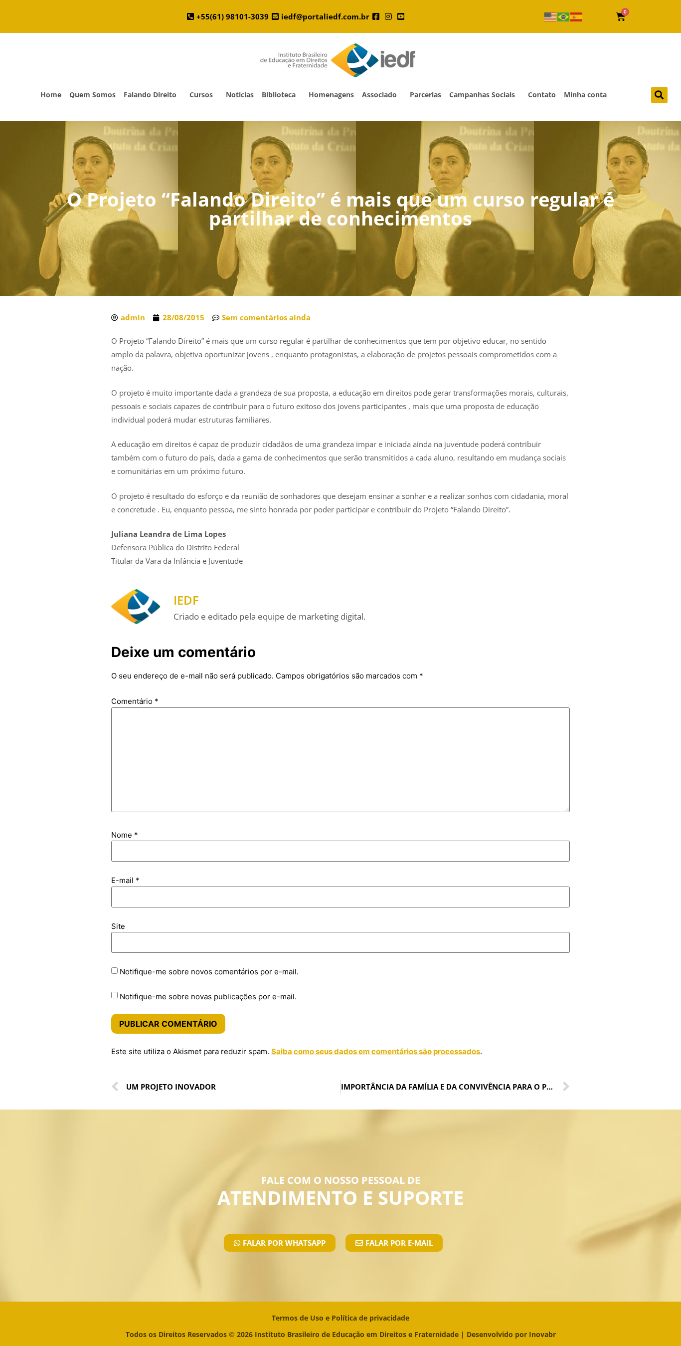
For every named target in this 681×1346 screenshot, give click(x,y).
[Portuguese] (563, 16)
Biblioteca (279, 94)
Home (50, 94)
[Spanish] (576, 16)
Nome (124, 835)
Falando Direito (150, 94)
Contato (542, 94)
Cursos (201, 94)
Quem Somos (92, 94)
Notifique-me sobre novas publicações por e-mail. (208, 996)
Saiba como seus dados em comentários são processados (375, 1051)
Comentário (135, 701)
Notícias (240, 94)
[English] (550, 16)
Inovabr (542, 1334)
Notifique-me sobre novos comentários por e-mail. (209, 971)
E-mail (125, 880)
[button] (659, 95)
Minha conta (585, 94)
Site (118, 926)
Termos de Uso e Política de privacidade (340, 1318)
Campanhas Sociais (482, 94)
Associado (379, 94)
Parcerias (425, 94)
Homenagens (331, 94)
